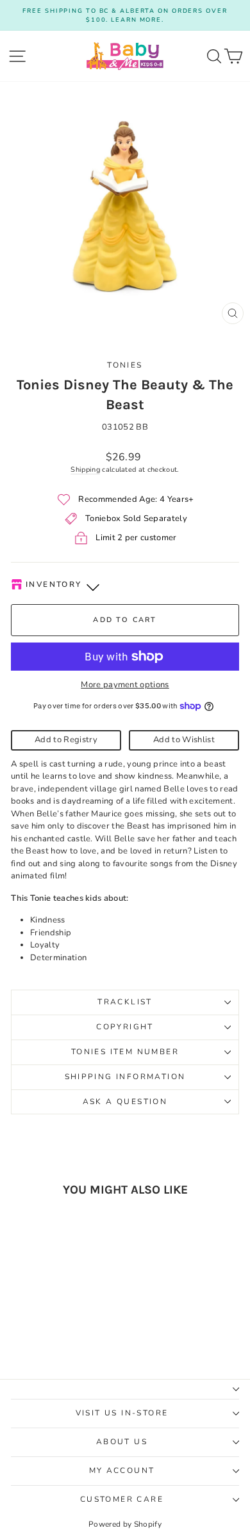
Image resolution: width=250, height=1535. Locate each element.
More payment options (125, 684)
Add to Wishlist (184, 739)
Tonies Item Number (125, 1052)
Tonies (124, 365)
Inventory (54, 584)
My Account (122, 1470)
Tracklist (125, 1002)
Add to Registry (66, 739)
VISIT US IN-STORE (122, 1413)
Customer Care (121, 1499)
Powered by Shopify (125, 1524)
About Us (121, 1442)
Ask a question (125, 1101)
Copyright (125, 1027)
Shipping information (125, 1076)
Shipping (85, 469)
